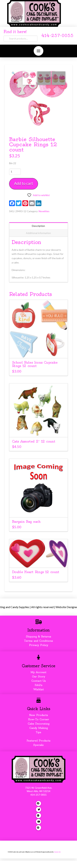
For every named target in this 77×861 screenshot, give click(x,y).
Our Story (38, 676)
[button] (38, 51)
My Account (38, 672)
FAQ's (38, 685)
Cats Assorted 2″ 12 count (33, 441)
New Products (38, 715)
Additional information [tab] (38, 232)
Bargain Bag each (26, 522)
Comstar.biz (57, 852)
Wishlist (38, 689)
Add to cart (23, 183)
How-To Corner (38, 719)
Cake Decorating (38, 723)
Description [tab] (38, 225)
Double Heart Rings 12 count (35, 572)
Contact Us (38, 680)
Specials (38, 745)
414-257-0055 (57, 35)
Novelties (44, 211)
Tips (38, 732)
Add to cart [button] (40, 352)
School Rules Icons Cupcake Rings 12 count (35, 364)
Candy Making (38, 728)
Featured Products (38, 740)
